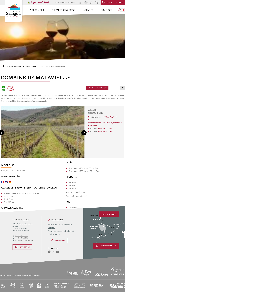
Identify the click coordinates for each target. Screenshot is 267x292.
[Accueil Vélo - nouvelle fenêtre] (39, 285)
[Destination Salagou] (14, 11)
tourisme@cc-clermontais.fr (24, 240)
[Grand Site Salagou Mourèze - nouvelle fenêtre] (79, 285)
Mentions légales (5, 275)
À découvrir (37, 10)
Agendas (88, 10)
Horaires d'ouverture (21, 236)
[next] (84, 132)
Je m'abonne (59, 240)
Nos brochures (60, 2)
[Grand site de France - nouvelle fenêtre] (31, 285)
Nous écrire (24, 247)
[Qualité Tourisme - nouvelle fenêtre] (22, 285)
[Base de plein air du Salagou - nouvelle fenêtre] (86, 272)
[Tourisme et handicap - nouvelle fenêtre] (3, 285)
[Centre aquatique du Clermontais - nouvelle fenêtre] (101, 274)
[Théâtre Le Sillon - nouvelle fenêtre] (73, 273)
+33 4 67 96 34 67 (109, 117)
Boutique (106, 10)
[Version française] (123, 10)
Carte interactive (107, 246)
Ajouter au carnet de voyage (98, 88)
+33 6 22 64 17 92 (105, 131)
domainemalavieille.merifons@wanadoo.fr (105, 122)
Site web (93, 125)
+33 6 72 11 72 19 (105, 128)
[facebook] (49, 251)
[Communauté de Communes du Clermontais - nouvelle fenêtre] (117, 271)
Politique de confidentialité (22, 275)
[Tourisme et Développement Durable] (81, 2)
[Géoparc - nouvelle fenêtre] (97, 285)
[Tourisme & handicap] (92, 2)
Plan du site (36, 275)
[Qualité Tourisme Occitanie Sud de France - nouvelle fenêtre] (12, 285)
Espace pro (71, 2)
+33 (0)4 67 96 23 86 (21, 238)
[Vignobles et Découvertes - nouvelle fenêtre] (47, 285)
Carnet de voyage (113, 3)
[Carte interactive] (98, 2)
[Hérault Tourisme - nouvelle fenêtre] (116, 285)
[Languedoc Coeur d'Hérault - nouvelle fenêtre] (62, 285)
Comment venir (109, 214)
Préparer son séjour (63, 10)
